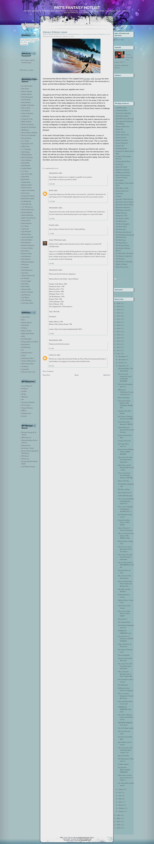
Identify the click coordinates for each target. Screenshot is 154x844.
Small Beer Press (27, 353)
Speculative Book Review (124, 199)
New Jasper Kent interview (123, 445)
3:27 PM (51, 348)
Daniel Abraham (27, 91)
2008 (118, 818)
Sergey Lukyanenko (28, 190)
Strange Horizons (27, 408)
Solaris (24, 355)
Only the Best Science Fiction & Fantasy (123, 176)
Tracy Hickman (26, 160)
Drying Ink (119, 129)
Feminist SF (120, 146)
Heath (51, 190)
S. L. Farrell (25, 141)
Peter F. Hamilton (27, 157)
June (120, 795)
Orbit (23, 336)
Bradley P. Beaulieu (28, 105)
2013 (118, 344)
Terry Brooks (26, 110)
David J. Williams (27, 292)
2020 (118, 322)
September (122, 366)
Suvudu (24, 416)
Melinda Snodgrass (28, 262)
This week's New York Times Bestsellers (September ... (125, 459)
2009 (118, 815)
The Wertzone (120, 259)
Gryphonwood (26, 413)
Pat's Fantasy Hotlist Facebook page (28, 61)
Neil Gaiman (26, 152)
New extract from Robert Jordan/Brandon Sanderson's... (126, 501)
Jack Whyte (25, 297)
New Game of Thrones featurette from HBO (125, 417)
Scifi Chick (119, 193)
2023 (118, 313)
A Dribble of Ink (121, 108)
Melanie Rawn (26, 234)
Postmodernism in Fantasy (124, 595)
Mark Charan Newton (28, 218)
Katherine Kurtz (27, 185)
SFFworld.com (26, 437)
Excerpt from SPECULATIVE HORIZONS (124, 769)
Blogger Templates (71, 839)
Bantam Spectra (27, 322)
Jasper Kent (25, 176)
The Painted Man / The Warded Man (125, 369)
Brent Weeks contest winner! (124, 743)
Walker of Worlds (121, 264)
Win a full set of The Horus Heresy (124, 577)
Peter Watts (25, 284)
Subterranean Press (28, 358)
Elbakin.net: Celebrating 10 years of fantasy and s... (125, 392)
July (120, 792)
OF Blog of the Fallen (123, 172)
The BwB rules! (123, 685)
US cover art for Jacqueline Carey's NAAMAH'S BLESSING (125, 377)
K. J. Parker (25, 226)
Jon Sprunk (25, 267)
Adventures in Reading (123, 113)
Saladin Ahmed (27, 94)
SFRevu (24, 410)
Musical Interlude (124, 397)
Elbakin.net (25, 459)
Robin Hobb (26, 163)
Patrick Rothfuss (27, 240)
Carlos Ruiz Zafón (27, 303)
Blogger (92, 837)
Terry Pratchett (26, 231)
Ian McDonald (26, 201)
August (121, 789)
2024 (118, 310)
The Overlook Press (28, 364)
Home (77, 375)
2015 (118, 338)
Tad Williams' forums (28, 466)
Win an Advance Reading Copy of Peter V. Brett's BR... (125, 673)
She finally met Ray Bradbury (124, 590)
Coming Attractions (124, 441)
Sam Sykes (25, 273)
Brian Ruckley (26, 242)
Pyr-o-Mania (120, 180)
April (120, 802)
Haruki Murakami (27, 215)
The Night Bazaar (121, 243)
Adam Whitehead (55, 240)
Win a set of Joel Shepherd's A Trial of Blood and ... (125, 695)
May (120, 799)
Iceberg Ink (119, 164)
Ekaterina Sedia (27, 253)
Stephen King (26, 182)
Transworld (25, 369)
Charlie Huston (26, 168)
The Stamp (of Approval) (124, 256)
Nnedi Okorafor (27, 223)
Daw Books (25, 325)
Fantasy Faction (121, 137)
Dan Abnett (25, 88)
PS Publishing (26, 347)
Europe (98, 79)
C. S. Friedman (26, 149)
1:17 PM (51, 233)
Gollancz (24, 328)
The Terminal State (124, 622)
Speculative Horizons (123, 207)
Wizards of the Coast (28, 372)
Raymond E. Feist (27, 143)
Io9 (23, 399)
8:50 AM (51, 366)
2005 (118, 828)
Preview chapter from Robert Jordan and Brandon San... (125, 583)
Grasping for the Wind (123, 161)
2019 (118, 325)
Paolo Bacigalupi (27, 97)
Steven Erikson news (55, 32)
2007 (118, 821)
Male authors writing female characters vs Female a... (125, 777)
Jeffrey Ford (25, 146)
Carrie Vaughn (26, 281)
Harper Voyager (27, 331)
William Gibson (27, 154)
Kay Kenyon (26, 179)
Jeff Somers (25, 264)
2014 (118, 341)
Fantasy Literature (122, 140)
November (122, 359)
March (121, 805)
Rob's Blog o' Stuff (122, 188)
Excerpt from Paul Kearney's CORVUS (125, 423)
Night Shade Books (28, 333)
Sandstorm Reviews (122, 191)
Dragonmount (26, 445)
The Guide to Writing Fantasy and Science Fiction (125, 717)
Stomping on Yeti (121, 215)
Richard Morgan (27, 212)
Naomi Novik (26, 220)
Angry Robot (26, 317)
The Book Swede (121, 226)
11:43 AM (52, 201)
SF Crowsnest (26, 405)
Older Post (106, 375)
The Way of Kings (124, 489)
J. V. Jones (25, 171)
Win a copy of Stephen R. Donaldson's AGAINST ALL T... (125, 509)
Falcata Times (120, 132)
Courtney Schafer (27, 248)
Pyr (23, 350)
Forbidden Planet (121, 148)
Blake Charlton (27, 121)
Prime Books (26, 344)
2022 (118, 316)
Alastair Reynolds (27, 237)
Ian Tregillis (25, 278)
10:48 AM (52, 184)
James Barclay (26, 102)
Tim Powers (25, 229)
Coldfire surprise (123, 764)
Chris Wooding (26, 300)
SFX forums (25, 456)
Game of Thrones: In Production (124, 645)
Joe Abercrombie (27, 86)
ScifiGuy (119, 196)
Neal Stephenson (27, 270)
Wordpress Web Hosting (71, 840)
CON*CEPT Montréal (125, 496)
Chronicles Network (28, 402)
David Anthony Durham (29, 132)
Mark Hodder (26, 165)
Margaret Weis (26, 289)
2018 (118, 328)
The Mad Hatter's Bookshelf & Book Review (125, 236)
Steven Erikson (26, 138)
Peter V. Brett (26, 108)
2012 (118, 347)
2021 (118, 319)
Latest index (120, 40)
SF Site (24, 394)
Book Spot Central (28, 448)
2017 (118, 331)
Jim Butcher (25, 116)
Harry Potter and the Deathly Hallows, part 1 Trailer (126, 467)
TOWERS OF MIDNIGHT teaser (125, 632)
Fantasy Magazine (122, 143)
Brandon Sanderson (28, 245)
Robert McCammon (28, 198)
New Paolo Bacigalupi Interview (125, 385)
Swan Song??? (122, 619)
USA (92, 79)
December (122, 356)
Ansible (24, 391)
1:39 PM (51, 263)
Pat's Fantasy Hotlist (77, 7)
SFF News (25, 397)
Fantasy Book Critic (122, 135)
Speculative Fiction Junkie (124, 202)
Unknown (52, 355)
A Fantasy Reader (121, 110)
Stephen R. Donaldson (29, 127)
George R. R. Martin (28, 196)
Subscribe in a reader (26, 70)
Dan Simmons (26, 259)
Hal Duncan (25, 130)
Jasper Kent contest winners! (124, 606)
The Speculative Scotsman (124, 253)
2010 (118, 353)
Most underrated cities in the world (125, 702)
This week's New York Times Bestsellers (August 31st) (125, 750)
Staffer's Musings (121, 213)
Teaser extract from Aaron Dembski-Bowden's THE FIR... (125, 475)
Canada (87, 79)
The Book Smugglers (123, 224)
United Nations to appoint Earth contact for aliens (126, 429)
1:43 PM (51, 333)
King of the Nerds (121, 167)
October (121, 363)
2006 (118, 825)
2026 (118, 303)
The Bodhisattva (121, 221)
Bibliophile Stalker (122, 116)
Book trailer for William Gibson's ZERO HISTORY (126, 451)
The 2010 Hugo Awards (125, 728)
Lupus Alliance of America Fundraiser (125, 529)
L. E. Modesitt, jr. (27, 207)
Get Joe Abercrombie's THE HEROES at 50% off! (126, 564)
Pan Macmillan (26, 339)
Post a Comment (48, 371)
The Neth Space (121, 240)
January (121, 811)
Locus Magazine (27, 386)
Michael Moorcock (28, 209)
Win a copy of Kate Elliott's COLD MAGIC (124, 613)
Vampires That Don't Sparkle (124, 412)
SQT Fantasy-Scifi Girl (123, 210)
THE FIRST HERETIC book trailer (125, 724)
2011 (118, 350)
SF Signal (25, 388)
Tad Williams (26, 295)
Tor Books (25, 366)
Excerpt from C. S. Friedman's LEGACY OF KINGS (125, 638)
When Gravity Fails (122, 267)
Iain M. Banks (26, 99)
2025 (118, 306)
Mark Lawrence (27, 187)
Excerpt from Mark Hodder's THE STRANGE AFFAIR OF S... (125, 404)
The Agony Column (122, 218)
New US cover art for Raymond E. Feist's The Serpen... (125, 549)
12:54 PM (51, 219)
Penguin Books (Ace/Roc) (30, 342)
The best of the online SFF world (125, 659)
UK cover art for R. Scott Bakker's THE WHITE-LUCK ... (126, 535)
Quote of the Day (123, 481)
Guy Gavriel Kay (27, 174)
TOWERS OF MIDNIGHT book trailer (124, 709)
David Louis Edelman (29, 135)
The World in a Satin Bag (124, 261)
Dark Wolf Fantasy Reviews (125, 119)
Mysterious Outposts (122, 170)
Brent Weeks (26, 286)
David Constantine (28, 124)
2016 (118, 335)
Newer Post (46, 375)
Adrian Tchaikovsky (28, 275)
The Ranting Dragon (122, 245)
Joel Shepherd (26, 256)
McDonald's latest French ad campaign (125, 689)
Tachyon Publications (29, 361)
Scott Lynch (25, 193)
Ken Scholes (26, 251)
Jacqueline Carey (27, 119)
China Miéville (27, 204)
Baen (23, 320)
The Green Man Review (123, 232)
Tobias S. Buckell (27, 113)
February (121, 808)
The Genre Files (121, 229)
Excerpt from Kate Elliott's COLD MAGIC (124, 522)
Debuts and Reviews (122, 126)
